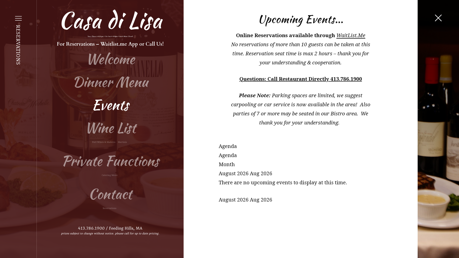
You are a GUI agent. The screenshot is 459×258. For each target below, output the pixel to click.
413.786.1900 (91, 228)
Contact (110, 194)
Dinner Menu (110, 82)
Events (110, 105)
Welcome (110, 59)
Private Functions (110, 161)
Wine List (110, 128)
